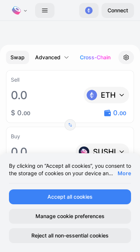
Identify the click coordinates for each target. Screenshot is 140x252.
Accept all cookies (70, 196)
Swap (17, 57)
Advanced (47, 57)
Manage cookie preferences (70, 216)
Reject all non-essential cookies (70, 235)
